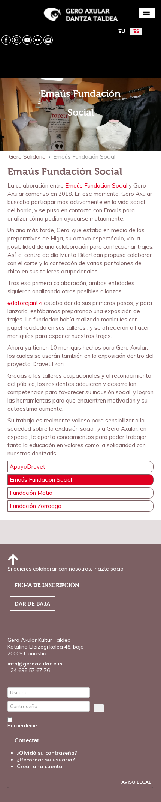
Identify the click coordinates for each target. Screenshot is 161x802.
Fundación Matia (31, 493)
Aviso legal (136, 782)
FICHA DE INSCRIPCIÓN (47, 585)
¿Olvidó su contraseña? (47, 752)
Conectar (27, 740)
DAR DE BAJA (32, 604)
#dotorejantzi (24, 302)
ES (136, 31)
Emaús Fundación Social (96, 185)
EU (121, 31)
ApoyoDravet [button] (27, 466)
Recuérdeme (22, 725)
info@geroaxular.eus (34, 663)
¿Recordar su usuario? (46, 759)
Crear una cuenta (40, 766)
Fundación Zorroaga (35, 506)
